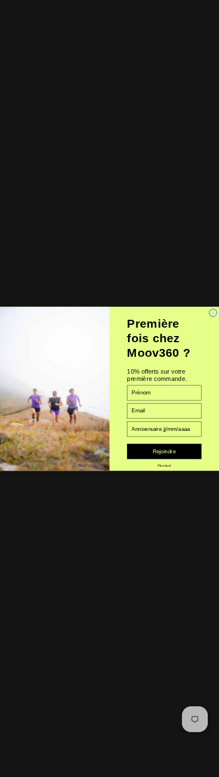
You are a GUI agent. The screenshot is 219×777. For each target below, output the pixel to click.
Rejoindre (164, 451)
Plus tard (164, 465)
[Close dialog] (213, 312)
